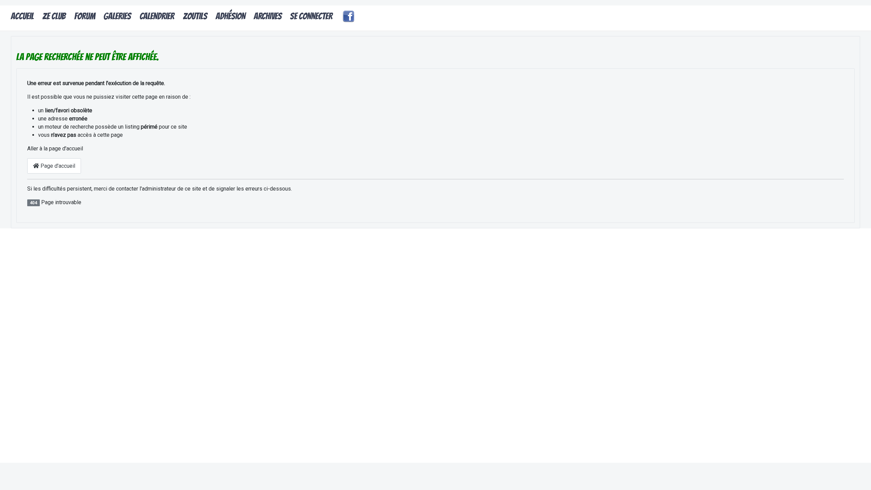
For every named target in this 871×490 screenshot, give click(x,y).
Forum (84, 16)
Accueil (22, 16)
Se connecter (311, 16)
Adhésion (230, 16)
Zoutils (195, 16)
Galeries (117, 16)
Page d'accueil (57, 166)
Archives (268, 16)
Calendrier (156, 16)
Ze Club (54, 16)
